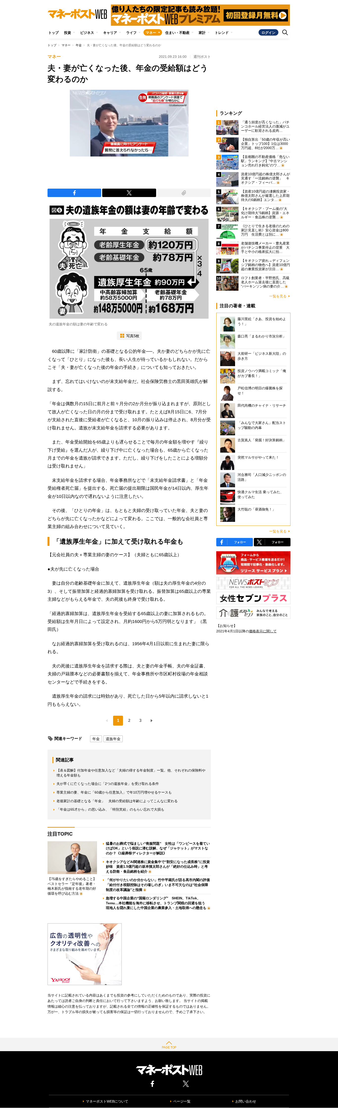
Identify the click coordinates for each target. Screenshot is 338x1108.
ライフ (131, 33)
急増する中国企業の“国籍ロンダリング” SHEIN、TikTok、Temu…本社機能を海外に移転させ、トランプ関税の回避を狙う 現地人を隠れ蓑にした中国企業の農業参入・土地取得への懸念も (157, 903)
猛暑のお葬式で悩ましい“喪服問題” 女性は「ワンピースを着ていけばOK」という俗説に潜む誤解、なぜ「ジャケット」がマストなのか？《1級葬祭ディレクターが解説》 (158, 848)
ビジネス (87, 33)
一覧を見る (278, 296)
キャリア (110, 33)
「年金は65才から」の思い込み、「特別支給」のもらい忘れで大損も (110, 809)
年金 (79, 45)
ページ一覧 (182, 1101)
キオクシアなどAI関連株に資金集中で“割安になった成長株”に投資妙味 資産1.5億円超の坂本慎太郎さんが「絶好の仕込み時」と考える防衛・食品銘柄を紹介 (158, 866)
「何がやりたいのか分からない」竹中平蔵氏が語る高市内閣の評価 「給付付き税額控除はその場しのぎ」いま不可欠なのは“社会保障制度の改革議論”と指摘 (159, 884)
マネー (151, 33)
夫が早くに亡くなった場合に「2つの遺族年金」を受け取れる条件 (107, 784)
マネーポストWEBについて (107, 1101)
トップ (53, 33)
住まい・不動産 (177, 33)
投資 (67, 33)
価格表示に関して (263, 631)
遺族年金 (113, 739)
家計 (202, 33)
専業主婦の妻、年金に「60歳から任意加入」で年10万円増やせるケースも (114, 792)
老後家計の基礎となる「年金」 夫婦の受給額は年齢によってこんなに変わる (117, 801)
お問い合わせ (245, 1101)
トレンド (222, 33)
